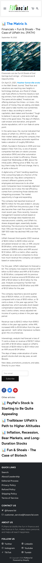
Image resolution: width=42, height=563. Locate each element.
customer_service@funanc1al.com (21, 514)
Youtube (29, 548)
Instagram (10, 548)
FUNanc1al (28, 558)
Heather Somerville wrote (28, 83)
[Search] (37, 8)
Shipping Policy (9, 493)
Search (5, 472)
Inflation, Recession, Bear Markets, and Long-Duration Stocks (21, 437)
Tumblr (28, 552)
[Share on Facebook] (4, 390)
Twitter (8, 544)
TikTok (8, 552)
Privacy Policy (9, 485)
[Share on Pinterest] (15, 390)
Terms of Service (10, 498)
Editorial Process (10, 481)
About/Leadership (11, 476)
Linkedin (29, 544)
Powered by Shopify (21, 560)
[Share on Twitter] (9, 390)
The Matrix (16, 24)
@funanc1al (10, 510)
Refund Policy (8, 489)
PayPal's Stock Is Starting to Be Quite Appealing (17, 408)
